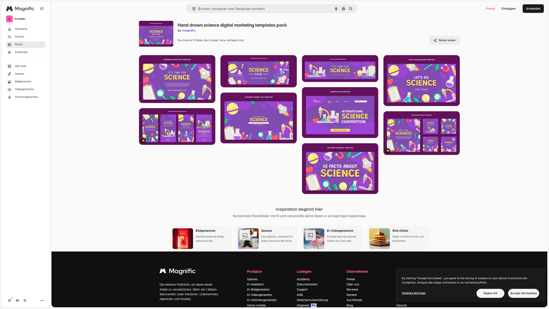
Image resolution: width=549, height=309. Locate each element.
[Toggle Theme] (24, 300)
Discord (401, 305)
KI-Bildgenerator (258, 289)
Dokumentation (307, 284)
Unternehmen (357, 271)
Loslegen (304, 271)
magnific (189, 30)
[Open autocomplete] (192, 8)
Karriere (352, 295)
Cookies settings (413, 293)
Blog (350, 305)
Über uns (353, 284)
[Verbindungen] (9, 300)
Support (302, 289)
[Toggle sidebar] (42, 8)
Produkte (254, 271)
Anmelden (533, 9)
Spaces (252, 279)
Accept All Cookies (523, 293)
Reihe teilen (447, 40)
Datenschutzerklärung (312, 300)
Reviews (352, 289)
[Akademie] (17, 300)
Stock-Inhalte (256, 305)
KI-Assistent (255, 284)
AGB (300, 295)
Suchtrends (354, 300)
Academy (303, 279)
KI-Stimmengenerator (262, 300)
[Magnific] (178, 272)
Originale (306, 305)
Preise (490, 9)
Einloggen (508, 9)
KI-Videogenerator (259, 295)
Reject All (490, 293)
